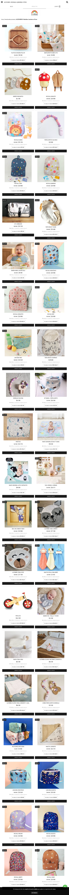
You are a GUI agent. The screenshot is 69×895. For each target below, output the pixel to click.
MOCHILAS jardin (18, 140)
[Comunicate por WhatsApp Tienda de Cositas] (65, 887)
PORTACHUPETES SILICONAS (50, 140)
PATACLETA (18, 616)
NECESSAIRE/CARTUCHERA (18, 746)
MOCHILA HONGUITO (51, 96)
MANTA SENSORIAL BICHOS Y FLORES (50, 442)
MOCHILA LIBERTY (18, 877)
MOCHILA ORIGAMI (18, 833)
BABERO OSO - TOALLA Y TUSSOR (50, 616)
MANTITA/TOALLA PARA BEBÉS (51, 572)
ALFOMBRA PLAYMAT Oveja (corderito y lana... (18, 703)
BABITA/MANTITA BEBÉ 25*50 (51, 53)
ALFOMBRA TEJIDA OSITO (18, 572)
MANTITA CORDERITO (51, 746)
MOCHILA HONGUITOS (18, 314)
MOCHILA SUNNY (51, 877)
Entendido (34, 893)
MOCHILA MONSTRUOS (51, 270)
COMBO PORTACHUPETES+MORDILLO (50, 703)
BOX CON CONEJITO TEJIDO (18, 529)
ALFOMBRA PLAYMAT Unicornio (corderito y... (51, 659)
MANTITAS (18, 442)
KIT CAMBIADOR (18, 224)
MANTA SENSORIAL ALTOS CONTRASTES (18, 485)
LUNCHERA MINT (18, 357)
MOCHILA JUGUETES (50, 833)
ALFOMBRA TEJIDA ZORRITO (50, 529)
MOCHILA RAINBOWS (51, 183)
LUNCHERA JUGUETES (51, 790)
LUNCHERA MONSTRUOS (18, 790)
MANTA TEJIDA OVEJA (18, 659)
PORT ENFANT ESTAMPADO (51, 357)
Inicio (2, 19)
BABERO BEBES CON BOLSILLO (18, 270)
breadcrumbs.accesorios (10, 19)
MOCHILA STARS (18, 183)
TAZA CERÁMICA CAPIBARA (51, 485)
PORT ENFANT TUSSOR (51, 227)
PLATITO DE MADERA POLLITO (18, 53)
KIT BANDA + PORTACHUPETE (51, 398)
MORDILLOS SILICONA (18, 398)
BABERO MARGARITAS (18, 96)
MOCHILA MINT (50, 314)
